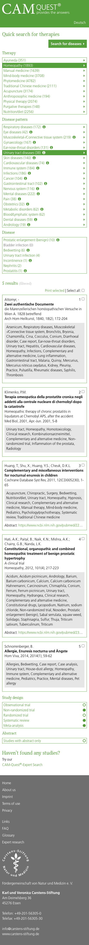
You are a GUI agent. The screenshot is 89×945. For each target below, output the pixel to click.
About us (9, 789)
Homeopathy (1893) (18, 65)
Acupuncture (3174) (18, 91)
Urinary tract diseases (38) (22, 152)
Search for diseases (66, 43)
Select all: (74, 290)
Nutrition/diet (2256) (18, 111)
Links (6, 821)
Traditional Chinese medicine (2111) (29, 86)
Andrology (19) (14, 224)
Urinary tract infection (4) (21, 255)
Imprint (7, 796)
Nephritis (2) (12, 265)
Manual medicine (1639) (21, 70)
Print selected (54, 290)
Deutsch (80, 22)
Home (6, 783)
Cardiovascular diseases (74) (24, 163)
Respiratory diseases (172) (22, 127)
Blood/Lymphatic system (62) (24, 214)
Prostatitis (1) (13, 270)
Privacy (7, 810)
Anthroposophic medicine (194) (26, 96)
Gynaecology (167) (17, 142)
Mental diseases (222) (19, 193)
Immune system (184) (19, 168)
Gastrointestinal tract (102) (23, 183)
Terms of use (11, 803)
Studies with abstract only (22, 740)
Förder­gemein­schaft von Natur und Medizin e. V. (37, 883)
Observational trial (16, 705)
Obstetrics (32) (14, 204)
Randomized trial (15, 715)
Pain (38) (10, 199)
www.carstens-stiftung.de (20, 933)
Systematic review (16, 720)
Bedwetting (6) (14, 250)
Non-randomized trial (19, 710)
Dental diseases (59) (18, 219)
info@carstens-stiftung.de (20, 928)
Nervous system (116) (19, 188)
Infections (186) (15, 173)
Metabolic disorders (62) (21, 209)
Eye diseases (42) (16, 132)
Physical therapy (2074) (20, 101)
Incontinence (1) (15, 260)
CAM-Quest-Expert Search (22, 764)
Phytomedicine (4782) (19, 80)
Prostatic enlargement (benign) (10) (29, 240)
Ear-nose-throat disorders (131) (26, 147)
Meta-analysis (13, 725)
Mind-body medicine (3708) (23, 75)
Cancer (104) (13, 178)
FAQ (5, 828)
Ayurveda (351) (14, 60)
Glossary (8, 835)
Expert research (13, 842)
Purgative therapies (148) (21, 106)
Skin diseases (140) (17, 157)
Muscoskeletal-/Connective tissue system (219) (37, 137)
